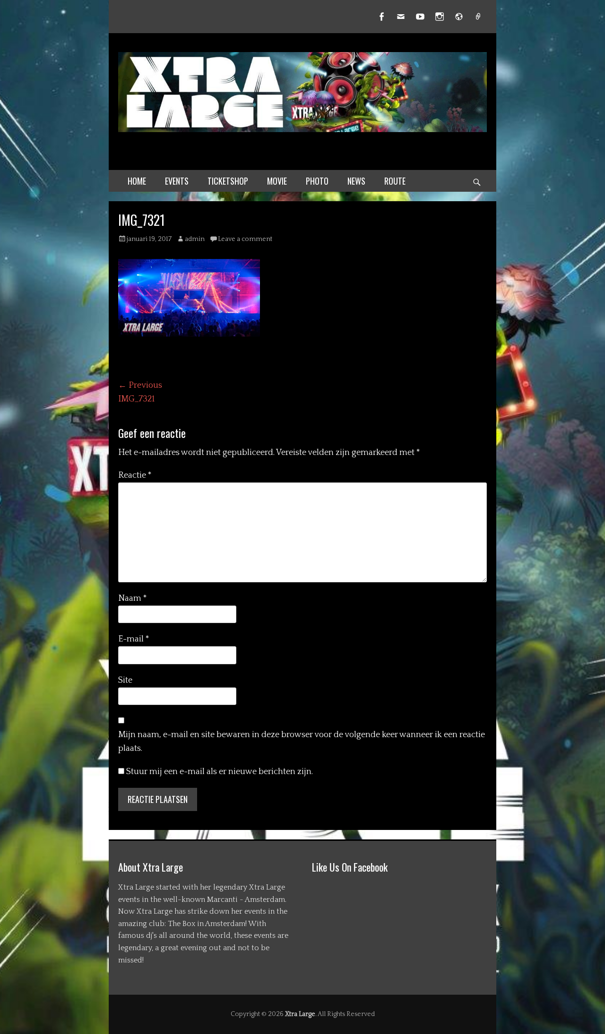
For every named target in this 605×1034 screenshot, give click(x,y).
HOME (137, 181)
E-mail (133, 639)
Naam (132, 598)
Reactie (135, 475)
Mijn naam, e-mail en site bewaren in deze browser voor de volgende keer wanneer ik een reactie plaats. (301, 741)
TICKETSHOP (227, 181)
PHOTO (317, 181)
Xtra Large (300, 1014)
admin (195, 239)
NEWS (356, 181)
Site (125, 680)
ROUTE (395, 181)
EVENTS (177, 181)
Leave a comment (245, 239)
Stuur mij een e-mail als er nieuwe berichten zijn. (219, 771)
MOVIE (277, 181)
